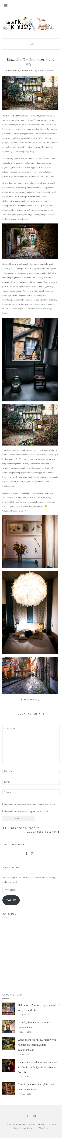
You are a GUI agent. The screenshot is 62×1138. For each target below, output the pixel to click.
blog (31, 43)
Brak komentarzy (30, 699)
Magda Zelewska (46, 70)
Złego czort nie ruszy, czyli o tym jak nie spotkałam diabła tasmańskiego (37, 1044)
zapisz (11, 900)
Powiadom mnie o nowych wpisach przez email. (26, 811)
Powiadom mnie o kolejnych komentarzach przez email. (30, 804)
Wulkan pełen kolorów (42, 832)
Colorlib (17, 1128)
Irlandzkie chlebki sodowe (21, 828)
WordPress (43, 1128)
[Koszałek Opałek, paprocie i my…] (30, 93)
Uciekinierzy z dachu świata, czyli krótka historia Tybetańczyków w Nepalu (38, 1067)
